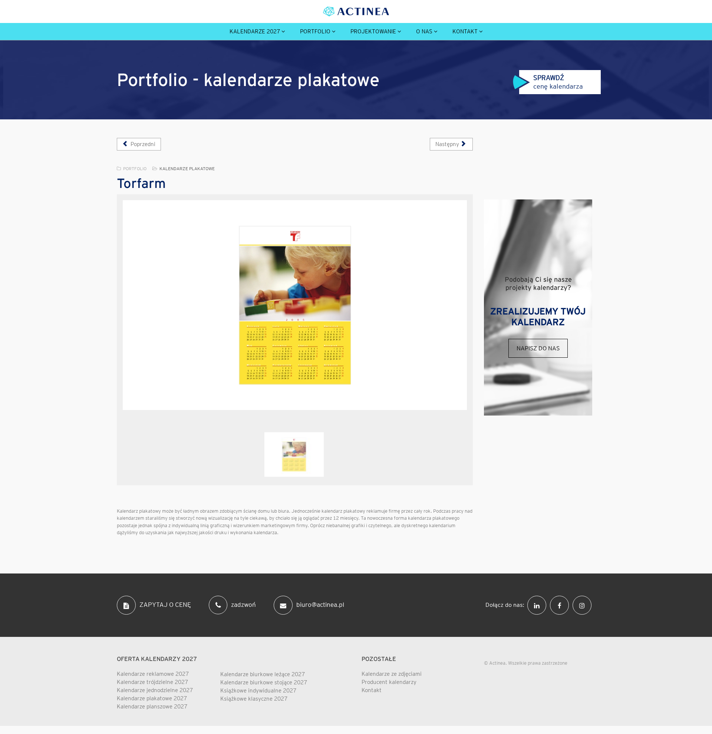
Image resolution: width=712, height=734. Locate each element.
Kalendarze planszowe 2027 (152, 706)
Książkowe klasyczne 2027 (253, 698)
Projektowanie (373, 31)
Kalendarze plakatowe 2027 (152, 698)
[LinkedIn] (538, 604)
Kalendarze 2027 (255, 31)
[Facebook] (561, 604)
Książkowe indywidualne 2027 (258, 690)
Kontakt (465, 31)
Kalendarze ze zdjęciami (392, 674)
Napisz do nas (538, 348)
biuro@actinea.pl (320, 604)
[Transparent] (294, 454)
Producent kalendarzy (389, 682)
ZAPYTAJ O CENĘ (165, 604)
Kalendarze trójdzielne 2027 (152, 682)
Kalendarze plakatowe (187, 168)
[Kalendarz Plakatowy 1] (295, 305)
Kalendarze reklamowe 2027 (153, 674)
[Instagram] (584, 604)
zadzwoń (243, 604)
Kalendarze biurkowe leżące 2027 (262, 674)
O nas (424, 31)
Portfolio (315, 31)
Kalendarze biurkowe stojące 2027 (263, 682)
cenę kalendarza (555, 82)
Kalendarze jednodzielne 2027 (155, 690)
